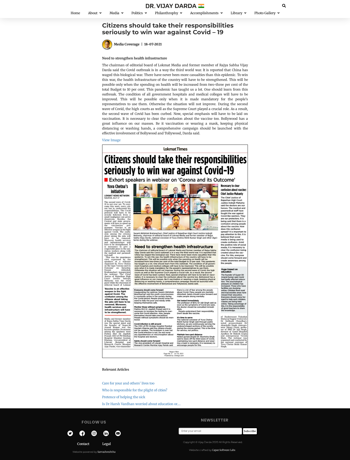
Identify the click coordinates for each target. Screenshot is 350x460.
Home (75, 13)
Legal (106, 444)
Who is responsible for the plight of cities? (134, 390)
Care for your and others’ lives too (128, 383)
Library (236, 13)
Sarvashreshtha (106, 451)
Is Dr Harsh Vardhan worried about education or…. (141, 404)
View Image (111, 140)
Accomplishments (204, 13)
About (92, 13)
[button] (284, 5)
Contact (89, 444)
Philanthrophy (166, 13)
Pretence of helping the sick (123, 397)
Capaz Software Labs (223, 449)
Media (114, 13)
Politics (137, 13)
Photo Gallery (264, 13)
